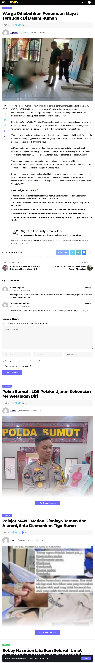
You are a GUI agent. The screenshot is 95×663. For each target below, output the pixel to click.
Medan (6, 645)
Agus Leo (14, 33)
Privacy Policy (33, 658)
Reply (89, 288)
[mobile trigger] (4, 2)
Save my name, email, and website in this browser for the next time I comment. (31, 361)
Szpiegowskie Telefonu (20, 303)
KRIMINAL (7, 8)
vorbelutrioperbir (17, 287)
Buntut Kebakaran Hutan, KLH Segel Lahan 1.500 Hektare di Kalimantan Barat (49, 209)
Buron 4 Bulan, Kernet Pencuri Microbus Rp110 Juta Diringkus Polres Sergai (48, 213)
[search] (79, 2)
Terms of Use (46, 658)
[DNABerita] (13, 2)
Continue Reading (47, 503)
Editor (13, 411)
